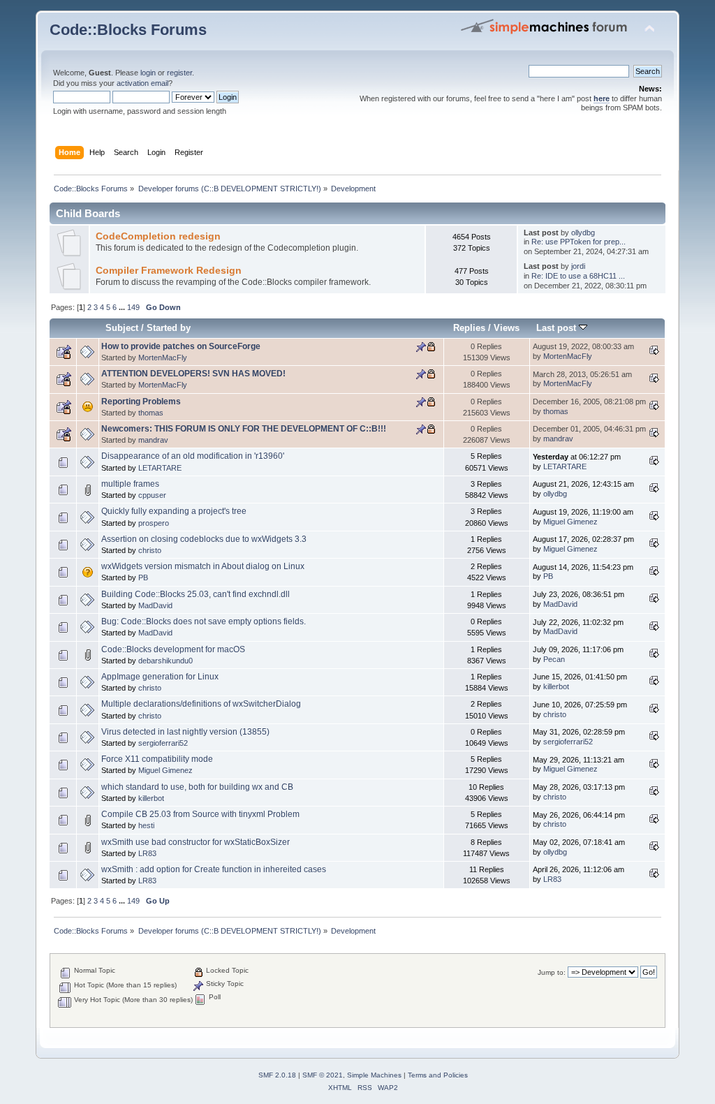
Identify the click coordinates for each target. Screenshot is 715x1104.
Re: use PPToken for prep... (578, 241)
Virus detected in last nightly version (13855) (185, 732)
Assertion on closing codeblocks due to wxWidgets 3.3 (204, 539)
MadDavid (155, 605)
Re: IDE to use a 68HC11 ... (578, 276)
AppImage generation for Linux (160, 677)
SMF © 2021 (322, 1075)
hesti (146, 825)
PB (143, 577)
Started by (169, 328)
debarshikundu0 (165, 660)
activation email (142, 83)
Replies (469, 328)
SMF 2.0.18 (277, 1075)
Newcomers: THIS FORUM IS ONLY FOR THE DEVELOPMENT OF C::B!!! (243, 429)
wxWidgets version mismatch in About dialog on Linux (202, 566)
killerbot (556, 686)
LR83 (147, 853)
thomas (150, 413)
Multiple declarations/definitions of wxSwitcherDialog (201, 704)
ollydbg (583, 232)
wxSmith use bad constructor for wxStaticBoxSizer (195, 842)
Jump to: (552, 972)
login (148, 72)
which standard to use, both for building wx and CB (197, 787)
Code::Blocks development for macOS (173, 649)
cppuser (152, 495)
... (123, 307)
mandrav (153, 440)
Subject (121, 328)
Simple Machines (374, 1075)
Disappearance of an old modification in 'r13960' (192, 456)
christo (149, 550)
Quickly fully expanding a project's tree (173, 511)
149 (133, 307)
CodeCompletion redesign (158, 236)
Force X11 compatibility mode (157, 759)
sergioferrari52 (163, 743)
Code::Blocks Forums (128, 29)
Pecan (554, 659)
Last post (557, 328)
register (179, 72)
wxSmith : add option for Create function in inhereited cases (213, 869)
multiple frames (130, 484)
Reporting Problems (141, 401)
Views (506, 328)
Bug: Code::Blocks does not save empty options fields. (203, 621)
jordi (578, 266)
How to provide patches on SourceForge (180, 346)
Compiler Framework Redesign (169, 270)
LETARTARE (160, 468)
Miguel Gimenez (570, 521)
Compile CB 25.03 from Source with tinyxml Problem (200, 814)
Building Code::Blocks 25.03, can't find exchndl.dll (195, 594)
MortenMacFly (162, 357)
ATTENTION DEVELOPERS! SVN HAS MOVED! (193, 373)
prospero (153, 523)
